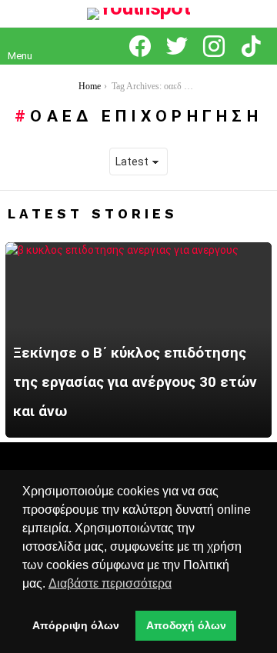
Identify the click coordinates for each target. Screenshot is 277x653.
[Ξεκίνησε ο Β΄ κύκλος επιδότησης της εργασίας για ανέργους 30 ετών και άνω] (138, 340)
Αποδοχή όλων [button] (186, 625)
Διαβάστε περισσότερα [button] (110, 583)
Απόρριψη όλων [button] (75, 625)
